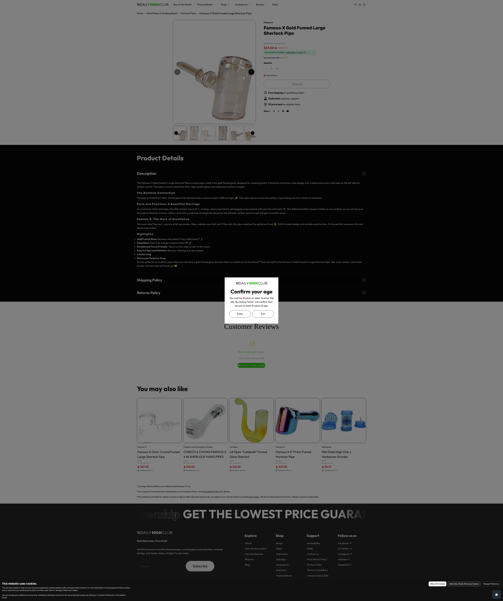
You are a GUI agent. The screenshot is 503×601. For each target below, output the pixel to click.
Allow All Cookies (437, 584)
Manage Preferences (491, 584)
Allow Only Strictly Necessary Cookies (464, 584)
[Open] (496, 594)
